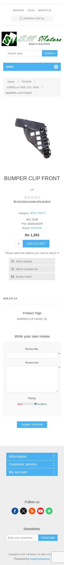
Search (50, 53)
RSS (32, 511)
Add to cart (36, 243)
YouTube (40, 511)
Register (18, 10)
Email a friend (23, 276)
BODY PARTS (38, 213)
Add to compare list (27, 269)
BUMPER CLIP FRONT (30, 319)
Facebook (15, 511)
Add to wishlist (24, 261)
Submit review (32, 424)
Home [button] (9, 66)
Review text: (32, 362)
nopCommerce (40, 558)
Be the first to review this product (32, 201)
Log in (30, 10)
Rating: (32, 398)
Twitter (23, 511)
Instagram (49, 511)
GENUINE (36, 228)
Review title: (32, 349)
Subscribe (48, 537)
